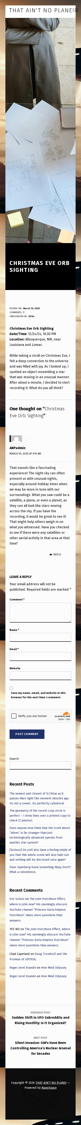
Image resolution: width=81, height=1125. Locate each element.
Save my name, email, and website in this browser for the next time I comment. (38, 695)
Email (14, 649)
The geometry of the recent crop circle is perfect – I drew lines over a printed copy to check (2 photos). (40, 815)
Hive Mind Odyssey (53, 967)
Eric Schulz (17, 899)
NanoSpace (49, 1088)
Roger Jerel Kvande (23, 967)
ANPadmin (18, 448)
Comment (17, 599)
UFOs (31, 316)
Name (14, 630)
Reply (57, 554)
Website (15, 668)
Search (14, 759)
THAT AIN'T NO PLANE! (51, 1083)
